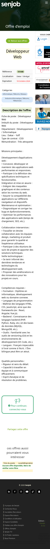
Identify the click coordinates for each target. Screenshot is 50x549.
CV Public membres (12, 535)
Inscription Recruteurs (13, 512)
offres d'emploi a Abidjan (30, 543)
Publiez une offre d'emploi (14, 525)
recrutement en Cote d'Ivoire (18, 543)
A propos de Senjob (12, 505)
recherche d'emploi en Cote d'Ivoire (20, 541)
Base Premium (10, 538)
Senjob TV (8, 532)
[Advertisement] (25, 165)
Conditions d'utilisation (13, 519)
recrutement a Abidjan (40, 543)
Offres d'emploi (10, 529)
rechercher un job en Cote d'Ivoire (36, 541)
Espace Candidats (11, 522)
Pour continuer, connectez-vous (18, 408)
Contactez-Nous (11, 509)
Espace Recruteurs (11, 515)
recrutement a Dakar (8, 541)
